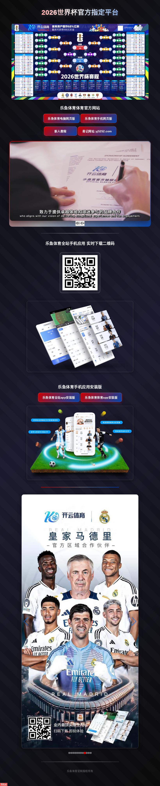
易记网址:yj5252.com (97, 131)
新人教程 (60, 131)
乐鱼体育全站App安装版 (59, 397)
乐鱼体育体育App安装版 (101, 397)
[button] (26, 621)
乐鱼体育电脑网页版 (61, 118)
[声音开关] (80, 223)
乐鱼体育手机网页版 (98, 118)
